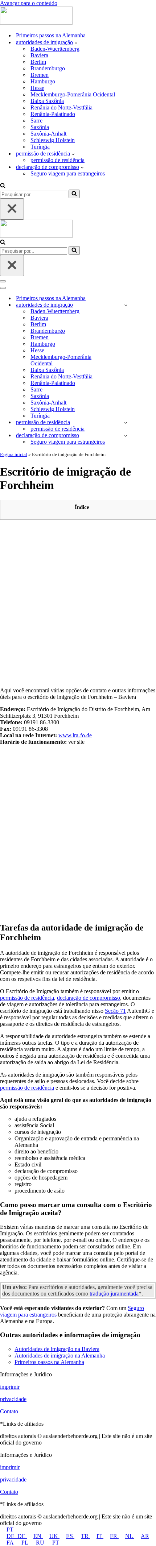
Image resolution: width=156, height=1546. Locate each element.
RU (41, 1542)
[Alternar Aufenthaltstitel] (125, 422)
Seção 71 (115, 1011)
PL (25, 1542)
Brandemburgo (47, 68)
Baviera (39, 55)
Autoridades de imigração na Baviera (57, 1349)
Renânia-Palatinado (52, 114)
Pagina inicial (13, 454)
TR (85, 1536)
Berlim (38, 62)
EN (38, 1536)
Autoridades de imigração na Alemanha (60, 1355)
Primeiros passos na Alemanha (51, 35)
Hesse (37, 88)
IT (100, 1536)
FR (114, 1536)
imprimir (10, 1387)
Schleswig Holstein (52, 140)
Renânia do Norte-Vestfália (61, 107)
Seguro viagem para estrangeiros (67, 173)
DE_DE (17, 1536)
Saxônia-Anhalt (48, 133)
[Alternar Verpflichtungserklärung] (125, 435)
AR (145, 1536)
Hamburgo (42, 81)
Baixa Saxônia (47, 101)
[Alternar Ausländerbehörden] (125, 305)
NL (129, 1536)
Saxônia (39, 127)
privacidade (13, 1399)
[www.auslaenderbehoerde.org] (36, 23)
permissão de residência (57, 160)
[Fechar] (12, 209)
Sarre (36, 120)
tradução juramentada (114, 1293)
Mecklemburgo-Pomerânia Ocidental (72, 94)
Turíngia (40, 147)
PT (10, 1529)
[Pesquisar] (2, 186)
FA (11, 1542)
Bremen (39, 75)
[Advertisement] (78, 603)
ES (70, 1536)
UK (54, 1536)
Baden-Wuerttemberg (54, 49)
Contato (9, 1411)
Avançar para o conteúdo (28, 3)
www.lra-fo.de (75, 735)
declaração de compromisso (88, 998)
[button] (76, 42)
